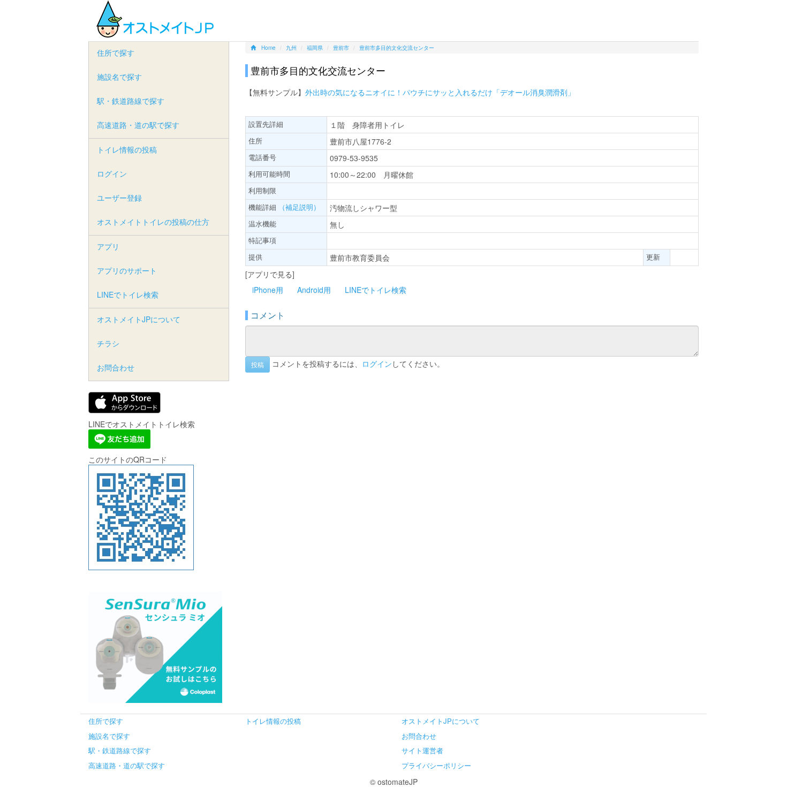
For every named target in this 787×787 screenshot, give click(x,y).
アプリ (108, 246)
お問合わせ (115, 367)
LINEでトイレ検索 (375, 289)
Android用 (314, 289)
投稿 (257, 364)
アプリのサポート (127, 270)
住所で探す (115, 52)
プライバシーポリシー (436, 765)
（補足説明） (299, 207)
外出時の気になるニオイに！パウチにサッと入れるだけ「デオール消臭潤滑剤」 (440, 92)
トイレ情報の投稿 (127, 149)
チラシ (108, 343)
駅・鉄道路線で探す (130, 100)
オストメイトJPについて (138, 319)
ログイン (377, 363)
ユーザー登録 (119, 197)
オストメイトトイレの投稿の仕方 (153, 221)
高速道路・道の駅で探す (138, 124)
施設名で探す (119, 76)
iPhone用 (267, 289)
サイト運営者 (422, 750)
